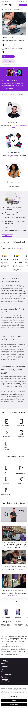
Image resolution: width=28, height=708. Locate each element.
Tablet (8, 9)
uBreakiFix (7, 1)
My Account (24, 1)
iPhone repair (5, 617)
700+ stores (14, 125)
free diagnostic (11, 155)
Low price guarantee (7, 635)
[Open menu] (2, 5)
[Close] (26, 686)
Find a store (7, 235)
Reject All (14, 700)
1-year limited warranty (10, 51)
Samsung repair (17, 617)
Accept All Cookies (14, 704)
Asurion (2, 1)
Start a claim (16, 64)
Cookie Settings (14, 696)
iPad (12, 9)
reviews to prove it (20, 248)
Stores (18, 1)
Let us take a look (9, 223)
